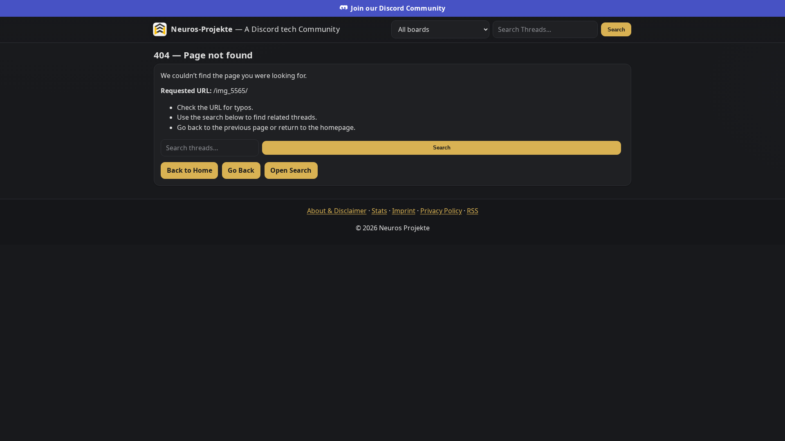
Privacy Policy (441, 210)
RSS (472, 210)
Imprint (403, 210)
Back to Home (189, 170)
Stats (379, 210)
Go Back (241, 170)
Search (616, 30)
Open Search (291, 170)
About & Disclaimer (337, 210)
